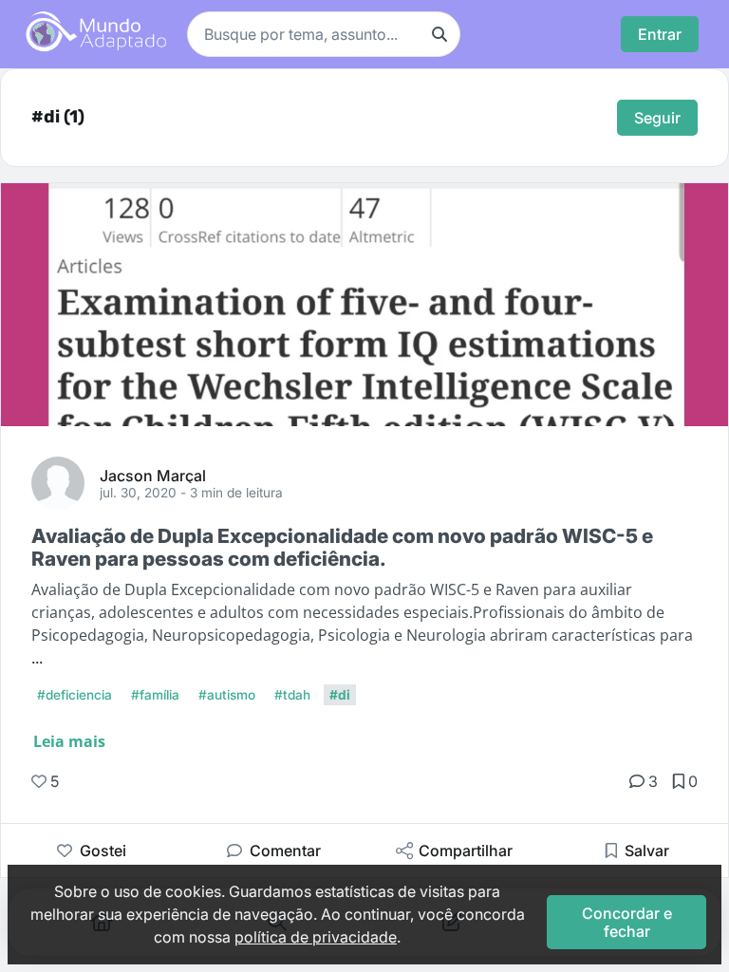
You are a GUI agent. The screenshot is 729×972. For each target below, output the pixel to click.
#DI (339, 694)
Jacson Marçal (153, 474)
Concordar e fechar (627, 922)
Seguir (657, 117)
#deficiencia (74, 694)
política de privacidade (315, 936)
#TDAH (292, 694)
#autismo (226, 694)
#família (155, 694)
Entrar (660, 34)
